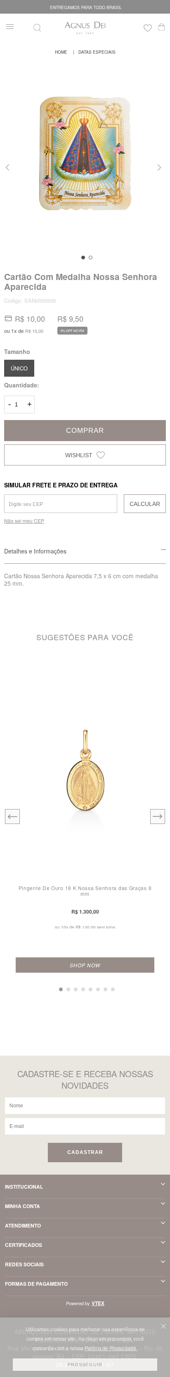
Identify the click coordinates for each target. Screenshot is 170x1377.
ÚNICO (19, 368)
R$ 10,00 (34, 331)
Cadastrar (85, 1152)
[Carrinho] (161, 27)
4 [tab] (83, 989)
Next (160, 167)
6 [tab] (98, 989)
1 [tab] (83, 257)
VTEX (98, 1303)
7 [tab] (105, 989)
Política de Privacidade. (111, 1348)
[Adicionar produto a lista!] (152, 671)
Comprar (85, 430)
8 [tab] (113, 989)
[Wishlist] (148, 29)
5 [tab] (90, 989)
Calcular (145, 504)
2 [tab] (90, 257)
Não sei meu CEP (24, 520)
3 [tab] (76, 989)
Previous (10, 167)
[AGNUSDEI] (61, 52)
